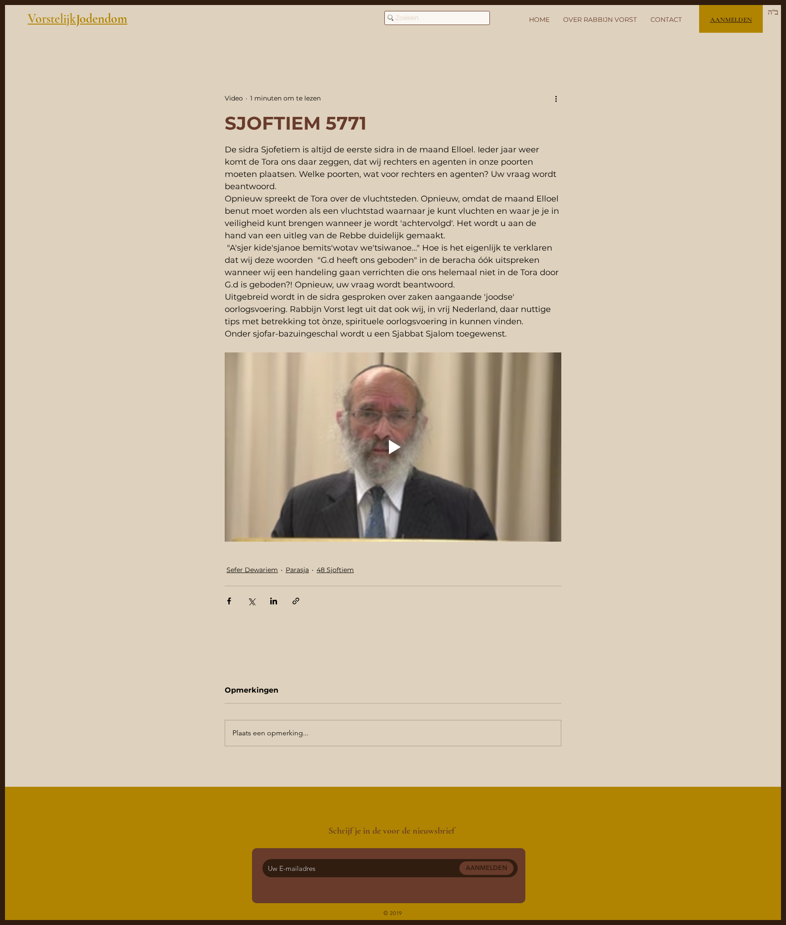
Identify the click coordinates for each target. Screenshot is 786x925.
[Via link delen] (296, 601)
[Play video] (393, 447)
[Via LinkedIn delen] (273, 601)
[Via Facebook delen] (229, 601)
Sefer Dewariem (252, 570)
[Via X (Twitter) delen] (251, 601)
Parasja (297, 570)
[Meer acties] (555, 98)
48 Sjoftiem (335, 570)
